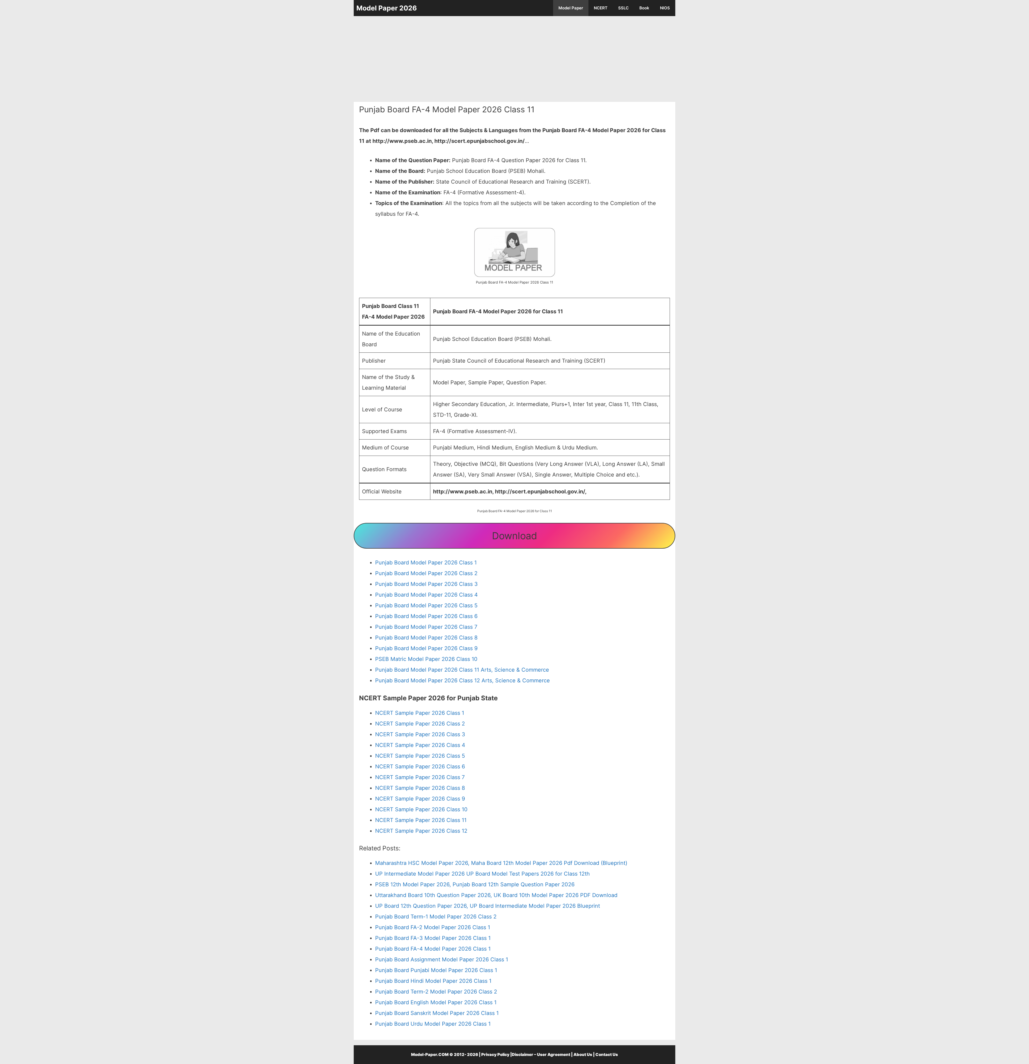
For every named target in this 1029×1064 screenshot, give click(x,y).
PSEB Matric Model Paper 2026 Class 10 (426, 659)
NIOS (665, 7)
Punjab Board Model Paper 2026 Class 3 (426, 584)
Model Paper (570, 7)
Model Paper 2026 (386, 8)
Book (644, 7)
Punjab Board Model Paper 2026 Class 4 (426, 594)
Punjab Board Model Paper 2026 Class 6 (426, 616)
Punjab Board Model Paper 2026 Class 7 (426, 627)
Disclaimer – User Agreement (541, 1054)
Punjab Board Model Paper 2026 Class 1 (426, 562)
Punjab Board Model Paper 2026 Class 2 (426, 573)
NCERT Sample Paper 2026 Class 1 (419, 713)
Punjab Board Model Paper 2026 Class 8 (426, 637)
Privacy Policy (495, 1054)
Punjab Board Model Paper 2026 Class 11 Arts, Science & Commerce (462, 670)
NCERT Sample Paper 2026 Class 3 (420, 734)
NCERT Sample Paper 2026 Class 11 (421, 820)
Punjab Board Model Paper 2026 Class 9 (426, 648)
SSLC (623, 7)
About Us (582, 1054)
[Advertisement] (514, 58)
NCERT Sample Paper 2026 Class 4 (420, 745)
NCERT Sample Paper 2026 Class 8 (420, 788)
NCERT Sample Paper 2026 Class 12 (421, 831)
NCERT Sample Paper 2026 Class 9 (420, 798)
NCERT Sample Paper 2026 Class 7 (420, 777)
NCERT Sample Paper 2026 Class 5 (420, 756)
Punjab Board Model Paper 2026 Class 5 (426, 605)
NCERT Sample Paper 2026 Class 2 (420, 723)
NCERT (600, 7)
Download (514, 536)
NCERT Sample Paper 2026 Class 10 (421, 809)
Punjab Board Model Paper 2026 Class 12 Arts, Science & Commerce (462, 680)
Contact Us (606, 1054)
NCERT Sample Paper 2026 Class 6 (420, 766)
